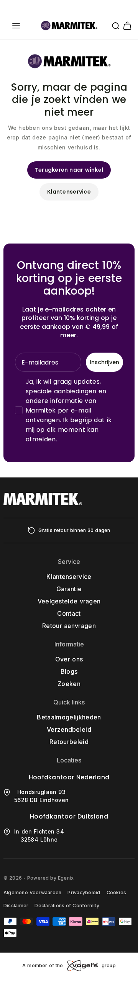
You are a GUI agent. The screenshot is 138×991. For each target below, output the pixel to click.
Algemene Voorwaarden (32, 892)
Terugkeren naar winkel (69, 170)
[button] (16, 26)
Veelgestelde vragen (69, 601)
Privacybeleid (83, 892)
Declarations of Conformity (66, 905)
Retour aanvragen (69, 626)
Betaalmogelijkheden (69, 717)
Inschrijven (104, 362)
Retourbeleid (69, 742)
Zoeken (69, 684)
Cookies (117, 892)
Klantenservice (69, 192)
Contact (68, 613)
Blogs (69, 671)
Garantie (69, 589)
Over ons (69, 659)
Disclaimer (15, 905)
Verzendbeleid (69, 729)
